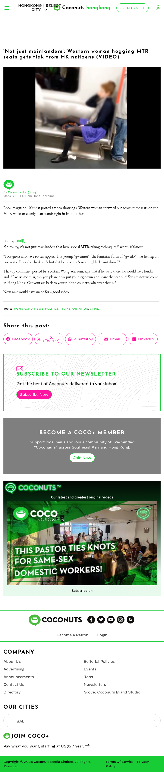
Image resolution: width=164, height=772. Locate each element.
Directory (12, 692)
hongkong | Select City (39, 7)
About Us (12, 661)
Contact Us (13, 684)
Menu (6, 7)
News (39, 308)
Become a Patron (72, 635)
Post (6, 241)
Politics (52, 308)
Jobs (88, 677)
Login (158, 7)
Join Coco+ (132, 8)
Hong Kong (23, 308)
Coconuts (86, 7)
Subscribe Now (34, 394)
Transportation (74, 308)
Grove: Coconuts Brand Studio (112, 692)
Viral (94, 308)
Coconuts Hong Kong (22, 192)
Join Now (82, 458)
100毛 (20, 241)
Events (90, 669)
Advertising (13, 669)
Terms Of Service (119, 761)
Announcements (18, 677)
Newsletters (95, 684)
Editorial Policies (99, 661)
